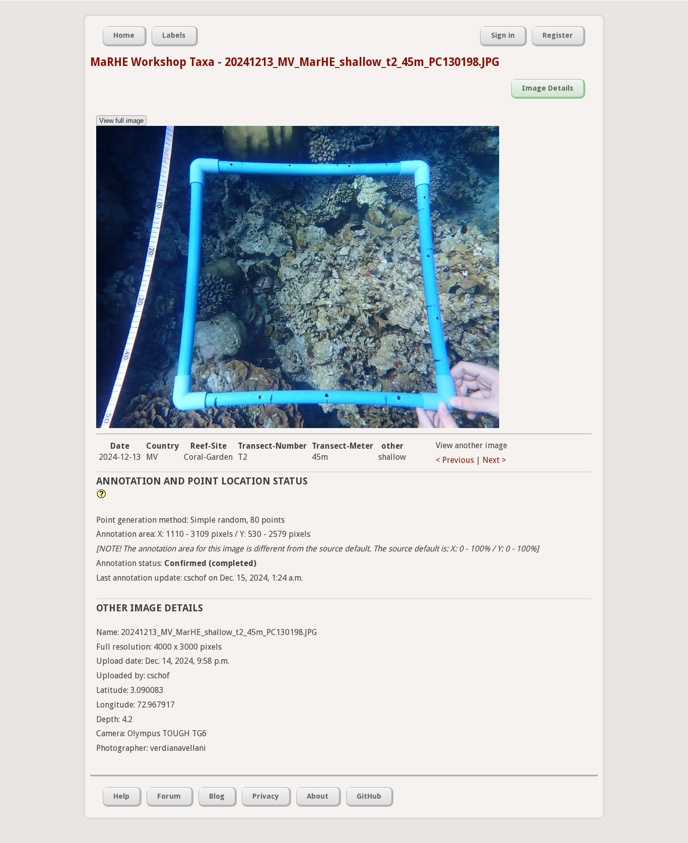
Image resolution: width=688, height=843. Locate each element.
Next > (494, 460)
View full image (121, 120)
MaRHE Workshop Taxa (152, 61)
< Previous (455, 460)
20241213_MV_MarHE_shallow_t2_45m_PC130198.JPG (362, 61)
